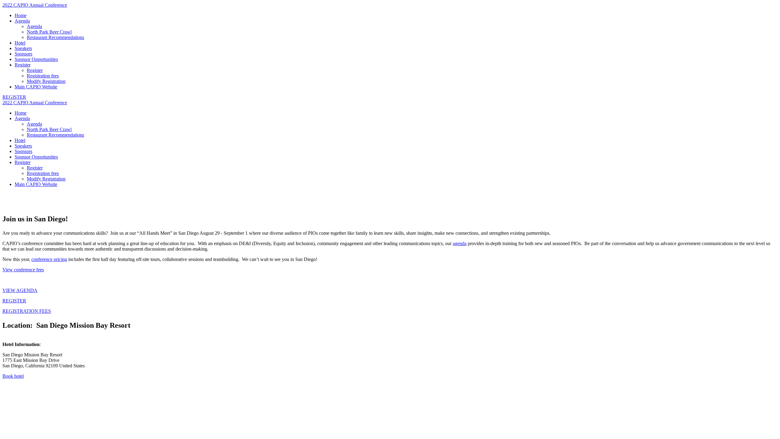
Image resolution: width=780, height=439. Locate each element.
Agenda (22, 20)
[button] (14, 97)
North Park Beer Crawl (49, 31)
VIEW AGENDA (19, 290)
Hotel (20, 42)
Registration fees (43, 75)
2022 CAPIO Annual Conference (34, 5)
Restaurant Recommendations (55, 37)
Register (22, 64)
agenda (459, 243)
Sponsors (23, 53)
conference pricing (49, 259)
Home (21, 15)
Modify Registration (46, 81)
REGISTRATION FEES (26, 311)
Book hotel (13, 376)
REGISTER (14, 300)
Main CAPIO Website (36, 86)
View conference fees (23, 269)
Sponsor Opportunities (36, 59)
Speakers (23, 48)
